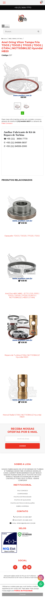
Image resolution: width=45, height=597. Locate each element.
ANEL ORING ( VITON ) (15, 38)
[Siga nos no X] (20, 567)
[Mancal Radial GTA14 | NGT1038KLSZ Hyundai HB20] (22, 392)
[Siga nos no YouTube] (24, 567)
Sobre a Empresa (22, 506)
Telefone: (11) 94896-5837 (23, 517)
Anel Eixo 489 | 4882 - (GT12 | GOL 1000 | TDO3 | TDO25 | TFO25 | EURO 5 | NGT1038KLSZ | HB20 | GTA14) (22, 295)
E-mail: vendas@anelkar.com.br (23, 523)
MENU (7, 27)
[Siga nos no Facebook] (15, 567)
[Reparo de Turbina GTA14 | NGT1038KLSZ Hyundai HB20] (22, 333)
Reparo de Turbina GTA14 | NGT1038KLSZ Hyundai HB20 (22, 356)
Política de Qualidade (22, 500)
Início (5, 38)
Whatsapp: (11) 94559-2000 (23, 520)
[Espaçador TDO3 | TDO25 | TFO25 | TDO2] (22, 212)
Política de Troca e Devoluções (23, 503)
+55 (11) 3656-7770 (22, 7)
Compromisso (22, 493)
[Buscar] (38, 31)
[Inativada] (9, 542)
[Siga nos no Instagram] (29, 567)
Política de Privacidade (22, 497)
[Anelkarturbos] (22, 17)
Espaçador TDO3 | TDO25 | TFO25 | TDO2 (22, 236)
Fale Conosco (7, 123)
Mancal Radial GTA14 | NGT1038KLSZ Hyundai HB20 (22, 416)
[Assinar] (22, 446)
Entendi (22, 594)
